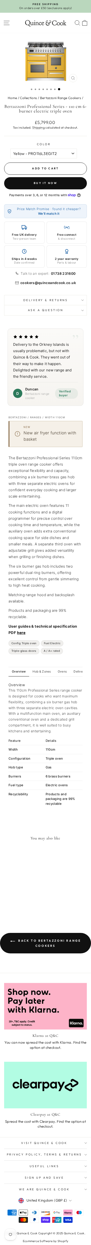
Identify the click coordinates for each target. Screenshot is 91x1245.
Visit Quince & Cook (44, 1143)
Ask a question (45, 310)
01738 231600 (63, 273)
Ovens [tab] (62, 671)
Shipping (38, 127)
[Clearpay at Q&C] (45, 1085)
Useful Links (44, 1166)
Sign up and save (44, 1177)
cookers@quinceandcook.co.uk (48, 283)
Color (44, 144)
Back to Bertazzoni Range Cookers (49, 943)
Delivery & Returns (45, 300)
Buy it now (45, 183)
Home (12, 98)
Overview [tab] (19, 671)
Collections (28, 98)
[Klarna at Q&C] (45, 1006)
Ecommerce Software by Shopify (45, 1241)
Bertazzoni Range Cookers (60, 98)
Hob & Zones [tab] (42, 671)
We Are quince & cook (44, 1189)
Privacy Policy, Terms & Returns (44, 1154)
